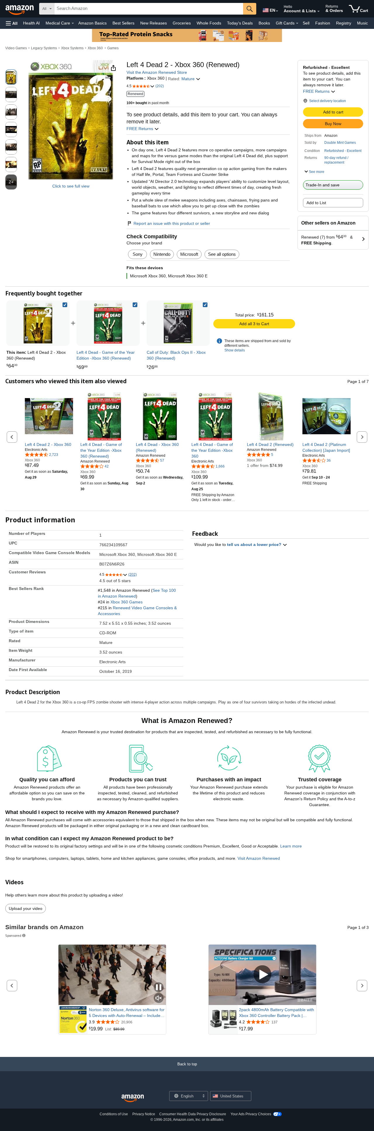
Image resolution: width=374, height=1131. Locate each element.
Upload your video (25, 908)
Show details (234, 350)
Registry (343, 23)
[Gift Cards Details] (297, 23)
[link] (108, 323)
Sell (306, 23)
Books (264, 23)
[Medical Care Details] (73, 23)
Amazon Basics (92, 23)
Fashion (322, 23)
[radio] (11, 77)
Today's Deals (240, 23)
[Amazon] (20, 8)
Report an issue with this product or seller (172, 223)
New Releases (153, 23)
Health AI (31, 23)
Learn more (291, 846)
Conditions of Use (114, 1114)
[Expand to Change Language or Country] (277, 11)
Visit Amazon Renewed (259, 858)
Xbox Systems (72, 48)
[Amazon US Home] (133, 1098)
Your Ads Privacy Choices (251, 1114)
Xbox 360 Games (126, 602)
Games (113, 48)
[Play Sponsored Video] (262, 975)
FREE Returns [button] (317, 91)
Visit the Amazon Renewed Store (157, 72)
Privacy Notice (143, 1114)
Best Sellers (123, 23)
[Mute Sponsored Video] (159, 998)
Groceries (182, 23)
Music (362, 23)
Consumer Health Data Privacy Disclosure (192, 1114)
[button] (11, 23)
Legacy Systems (44, 48)
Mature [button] (188, 78)
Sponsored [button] (13, 935)
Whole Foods (209, 23)
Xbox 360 (95, 48)
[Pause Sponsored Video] (159, 987)
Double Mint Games (340, 143)
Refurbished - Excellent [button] (342, 151)
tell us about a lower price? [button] (255, 544)
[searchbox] (148, 8)
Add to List (316, 202)
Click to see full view (70, 186)
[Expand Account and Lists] (318, 11)
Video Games (16, 48)
